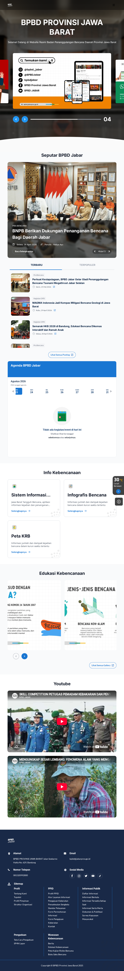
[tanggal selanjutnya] (110, 391)
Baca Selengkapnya (24, 251)
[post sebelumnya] (94, 251)
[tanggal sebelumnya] (13, 391)
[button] (34, 615)
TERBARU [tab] (36, 264)
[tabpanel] (62, 341)
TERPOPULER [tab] (87, 264)
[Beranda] (23, 5)
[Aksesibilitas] (119, 502)
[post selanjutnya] (109, 251)
